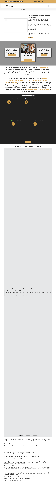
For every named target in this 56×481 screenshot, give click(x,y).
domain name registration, (23, 80)
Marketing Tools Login (19, 1)
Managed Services (31, 9)
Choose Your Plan (11, 55)
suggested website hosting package (37, 89)
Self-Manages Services (39, 9)
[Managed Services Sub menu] (34, 9)
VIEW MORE (28, 142)
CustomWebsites (16, 9)
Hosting (7, 1)
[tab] (19, 435)
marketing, (35, 80)
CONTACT (30, 37)
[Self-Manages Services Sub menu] (43, 9)
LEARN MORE (44, 55)
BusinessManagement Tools (24, 9)
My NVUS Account (12, 1)
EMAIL (43, 1)
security (15, 82)
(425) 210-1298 (37, 1)
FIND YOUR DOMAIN (28, 59)
